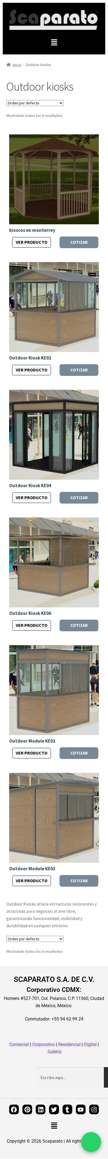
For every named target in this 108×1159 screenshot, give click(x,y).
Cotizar (79, 242)
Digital (90, 1044)
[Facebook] (14, 1109)
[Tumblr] (67, 1109)
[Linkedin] (40, 1109)
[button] (54, 43)
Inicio (17, 64)
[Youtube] (81, 1109)
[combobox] (70, 1077)
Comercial (19, 1044)
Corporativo (43, 1044)
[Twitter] (54, 1109)
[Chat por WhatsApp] (91, 1142)
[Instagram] (94, 1109)
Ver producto (31, 242)
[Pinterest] (27, 1109)
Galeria (54, 1051)
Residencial (69, 1044)
